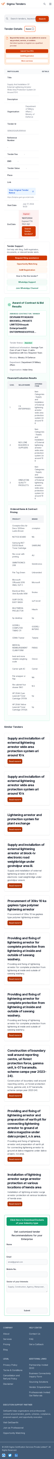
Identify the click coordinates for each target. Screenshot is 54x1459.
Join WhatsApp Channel (27, 288)
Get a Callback (36, 1344)
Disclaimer (8, 1384)
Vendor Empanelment (40, 1387)
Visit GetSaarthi (10, 1422)
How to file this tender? (27, 276)
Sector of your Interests (17, 1281)
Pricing (6, 1344)
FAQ (31, 1339)
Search (42, 19)
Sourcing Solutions (38, 1381)
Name (9, 1244)
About (6, 1333)
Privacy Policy (10, 1365)
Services (7, 1339)
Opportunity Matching (27, 264)
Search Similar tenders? (29, 231)
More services (27, 61)
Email (9, 1257)
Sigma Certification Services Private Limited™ (28, 1447)
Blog (5, 1349)
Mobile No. (12, 1269)
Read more (14, 761)
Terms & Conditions (12, 1370)
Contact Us (34, 1333)
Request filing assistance (27, 258)
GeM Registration (27, 56)
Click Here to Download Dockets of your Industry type (27, 1221)
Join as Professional (13, 1427)
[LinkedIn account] (16, 1455)
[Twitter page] (10, 1455)
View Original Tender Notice (19, 191)
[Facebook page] (3, 1455)
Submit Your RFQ (27, 51)
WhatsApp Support (27, 282)
